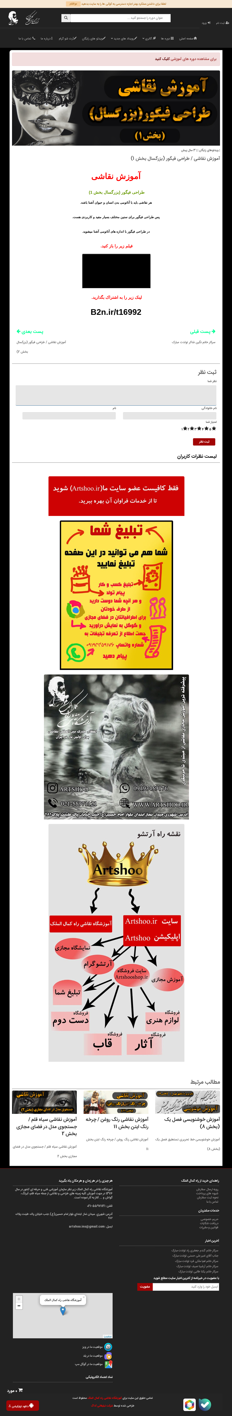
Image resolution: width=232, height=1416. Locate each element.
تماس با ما (25, 38)
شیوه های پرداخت (207, 1193)
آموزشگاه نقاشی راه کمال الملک (104, 1398)
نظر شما (212, 381)
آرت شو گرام (66, 38)
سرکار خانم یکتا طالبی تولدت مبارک (198, 1271)
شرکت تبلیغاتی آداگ (102, 1406)
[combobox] (121, 18)
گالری (149, 38)
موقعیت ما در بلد (92, 1355)
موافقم (73, 4)
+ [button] (18, 1299)
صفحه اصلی (186, 38)
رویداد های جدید (124, 38)
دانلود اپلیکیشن (20, 1406)
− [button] (18, 1306)
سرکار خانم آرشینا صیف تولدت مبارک (197, 1266)
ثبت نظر (204, 442)
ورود (204, 23)
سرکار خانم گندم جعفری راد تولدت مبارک (195, 1250)
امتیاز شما (211, 422)
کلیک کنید (163, 59)
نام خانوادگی (209, 408)
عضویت (145, 1287)
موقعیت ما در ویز (92, 1347)
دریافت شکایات (209, 1223)
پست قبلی (193, 336)
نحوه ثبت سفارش (208, 1197)
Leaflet (107, 1336)
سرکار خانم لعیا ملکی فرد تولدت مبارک (197, 1261)
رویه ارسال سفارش (207, 1189)
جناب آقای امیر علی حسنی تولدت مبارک (195, 1255)
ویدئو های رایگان (92, 38)
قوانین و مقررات (209, 1227)
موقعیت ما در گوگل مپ (88, 1364)
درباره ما (46, 38)
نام (114, 408)
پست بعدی (30, 331)
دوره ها (166, 38)
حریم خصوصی (210, 1219)
